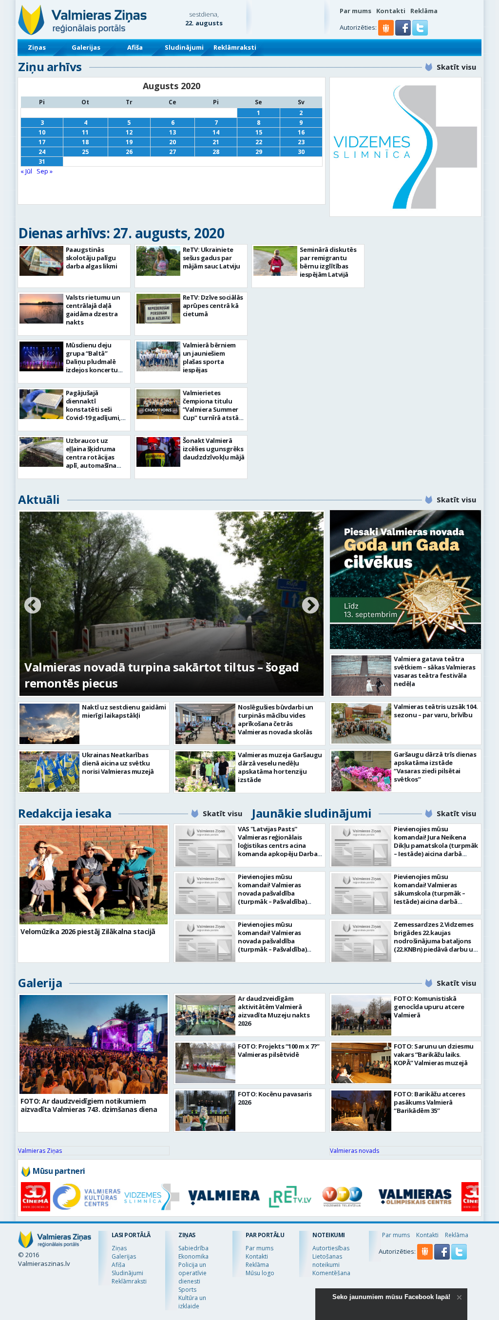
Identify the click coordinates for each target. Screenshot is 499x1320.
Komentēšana (331, 1273)
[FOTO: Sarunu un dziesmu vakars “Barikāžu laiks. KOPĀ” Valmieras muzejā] (361, 1063)
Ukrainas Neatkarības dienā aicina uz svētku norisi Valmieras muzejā (118, 763)
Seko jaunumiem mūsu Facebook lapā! (391, 1297)
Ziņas (37, 47)
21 (215, 142)
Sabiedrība (193, 1248)
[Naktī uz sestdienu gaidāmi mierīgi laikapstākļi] (49, 724)
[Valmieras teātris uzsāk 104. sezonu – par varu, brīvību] (361, 723)
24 (41, 152)
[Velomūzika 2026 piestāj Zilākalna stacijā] (93, 875)
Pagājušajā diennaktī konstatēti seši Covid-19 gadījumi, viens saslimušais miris (93, 413)
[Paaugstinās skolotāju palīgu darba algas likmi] (41, 261)
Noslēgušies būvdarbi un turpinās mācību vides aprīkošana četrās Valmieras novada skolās (275, 719)
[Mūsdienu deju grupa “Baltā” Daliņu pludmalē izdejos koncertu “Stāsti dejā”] (41, 356)
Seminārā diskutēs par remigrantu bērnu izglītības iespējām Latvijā (328, 262)
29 (258, 152)
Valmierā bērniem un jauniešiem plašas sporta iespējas (209, 357)
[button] (403, 33)
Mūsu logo (260, 1273)
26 (129, 152)
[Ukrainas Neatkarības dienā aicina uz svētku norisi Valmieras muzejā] (49, 771)
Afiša (135, 47)
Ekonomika (193, 1256)
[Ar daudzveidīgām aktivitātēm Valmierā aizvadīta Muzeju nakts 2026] (205, 1015)
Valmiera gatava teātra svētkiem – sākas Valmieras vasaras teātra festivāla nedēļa (434, 671)
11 (85, 132)
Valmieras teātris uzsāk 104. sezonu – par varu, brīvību (436, 710)
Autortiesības (330, 1248)
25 (85, 152)
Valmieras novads (354, 1151)
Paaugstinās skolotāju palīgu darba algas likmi (91, 257)
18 (85, 142)
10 (41, 132)
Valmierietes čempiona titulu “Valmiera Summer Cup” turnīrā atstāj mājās (212, 409)
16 (301, 132)
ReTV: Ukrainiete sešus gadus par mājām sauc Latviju (211, 257)
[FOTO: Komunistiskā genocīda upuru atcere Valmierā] (361, 1015)
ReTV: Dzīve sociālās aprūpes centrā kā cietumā (213, 305)
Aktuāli (39, 499)
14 (215, 132)
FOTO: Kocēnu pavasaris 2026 (274, 1098)
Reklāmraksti (234, 47)
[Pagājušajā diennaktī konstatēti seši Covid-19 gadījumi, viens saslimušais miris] (41, 404)
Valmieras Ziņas (40, 1151)
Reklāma (424, 10)
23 (301, 142)
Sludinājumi (184, 47)
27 (172, 152)
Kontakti (390, 10)
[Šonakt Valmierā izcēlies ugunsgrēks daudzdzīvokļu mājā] (158, 452)
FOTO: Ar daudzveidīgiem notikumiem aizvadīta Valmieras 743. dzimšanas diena (88, 1105)
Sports (187, 1289)
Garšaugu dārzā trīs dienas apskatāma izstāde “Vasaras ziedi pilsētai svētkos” (435, 767)
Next (310, 606)
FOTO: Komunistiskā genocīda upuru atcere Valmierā (429, 1006)
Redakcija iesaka (64, 813)
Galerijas (86, 47)
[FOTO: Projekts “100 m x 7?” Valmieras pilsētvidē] (205, 1063)
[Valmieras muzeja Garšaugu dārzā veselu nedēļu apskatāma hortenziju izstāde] (205, 771)
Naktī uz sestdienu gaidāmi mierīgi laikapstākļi (124, 711)
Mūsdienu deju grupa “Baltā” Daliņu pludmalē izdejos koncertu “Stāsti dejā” (92, 362)
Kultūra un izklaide (192, 1302)
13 (172, 132)
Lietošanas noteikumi (327, 1260)
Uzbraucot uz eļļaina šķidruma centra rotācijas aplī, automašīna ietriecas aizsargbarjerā (91, 461)
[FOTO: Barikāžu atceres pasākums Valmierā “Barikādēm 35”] (361, 1110)
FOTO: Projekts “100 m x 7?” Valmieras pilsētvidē (279, 1050)
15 (258, 132)
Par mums (355, 10)
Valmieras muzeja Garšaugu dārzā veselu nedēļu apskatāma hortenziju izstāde (280, 767)
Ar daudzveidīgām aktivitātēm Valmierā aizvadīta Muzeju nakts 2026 (273, 1011)
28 (215, 152)
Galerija (40, 983)
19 (129, 142)
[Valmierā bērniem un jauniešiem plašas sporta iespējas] (158, 356)
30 (301, 152)
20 (172, 142)
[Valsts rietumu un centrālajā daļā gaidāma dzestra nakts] (41, 308)
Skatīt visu (456, 67)
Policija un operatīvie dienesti (192, 1273)
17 (41, 142)
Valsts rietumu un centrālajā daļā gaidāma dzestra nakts (93, 309)
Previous (32, 606)
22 (258, 142)
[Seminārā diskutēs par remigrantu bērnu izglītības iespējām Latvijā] (275, 261)
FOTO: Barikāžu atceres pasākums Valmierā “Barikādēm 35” (429, 1102)
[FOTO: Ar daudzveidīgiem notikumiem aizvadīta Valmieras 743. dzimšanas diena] (93, 1044)
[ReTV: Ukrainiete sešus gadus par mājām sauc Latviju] (158, 261)
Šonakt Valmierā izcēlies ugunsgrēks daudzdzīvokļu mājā (214, 448)
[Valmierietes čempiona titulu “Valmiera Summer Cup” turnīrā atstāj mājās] (158, 404)
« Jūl (26, 171)
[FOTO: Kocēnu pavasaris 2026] (205, 1110)
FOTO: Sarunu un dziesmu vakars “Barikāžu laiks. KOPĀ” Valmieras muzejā (434, 1054)
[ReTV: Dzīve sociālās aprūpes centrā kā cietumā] (158, 308)
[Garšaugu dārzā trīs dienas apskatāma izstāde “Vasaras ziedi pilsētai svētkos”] (361, 771)
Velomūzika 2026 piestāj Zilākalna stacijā (87, 931)
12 (129, 132)
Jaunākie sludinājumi (311, 813)
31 (41, 161)
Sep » (45, 171)
